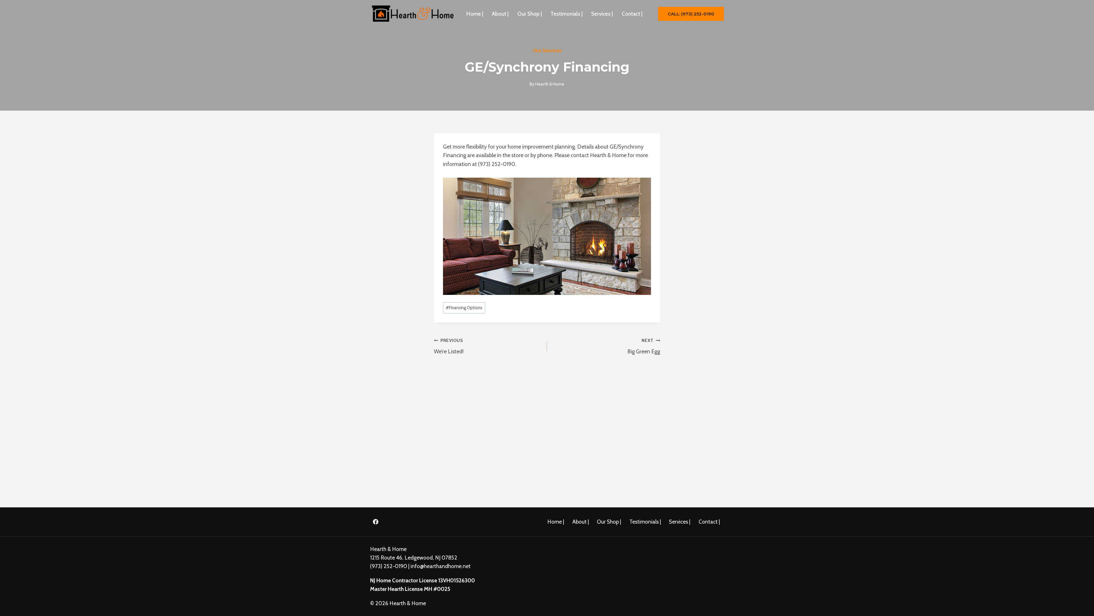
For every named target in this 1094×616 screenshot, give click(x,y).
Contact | (632, 14)
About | (500, 14)
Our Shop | (529, 14)
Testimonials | (566, 14)
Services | (602, 14)
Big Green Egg (643, 346)
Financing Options (464, 307)
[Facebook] (375, 521)
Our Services (547, 50)
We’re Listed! (449, 346)
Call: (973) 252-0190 (691, 14)
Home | (474, 14)
